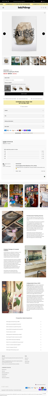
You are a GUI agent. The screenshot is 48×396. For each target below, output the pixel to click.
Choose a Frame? (8, 82)
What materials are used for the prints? (13, 326)
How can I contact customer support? (13, 344)
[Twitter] (8, 1)
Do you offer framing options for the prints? (14, 329)
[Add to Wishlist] (44, 13)
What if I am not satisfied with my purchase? (14, 342)
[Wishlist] (41, 7)
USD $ (43, 1)
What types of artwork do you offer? (13, 321)
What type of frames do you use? (12, 349)
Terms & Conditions (5, 377)
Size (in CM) (7, 77)
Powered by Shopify (17, 390)
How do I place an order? (11, 331)
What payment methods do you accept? (14, 334)
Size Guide (7, 126)
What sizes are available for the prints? (13, 324)
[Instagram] (4, 1)
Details (6, 110)
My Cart (3, 371)
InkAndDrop (10, 390)
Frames (26, 359)
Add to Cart (24, 93)
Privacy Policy (4, 374)
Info (5, 115)
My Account (4, 369)
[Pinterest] (5, 1)
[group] (9, 142)
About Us (26, 358)
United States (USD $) (41, 384)
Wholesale (27, 362)
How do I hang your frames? (11, 347)
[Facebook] (2, 1)
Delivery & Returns (5, 372)
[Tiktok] (6, 1)
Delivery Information (9, 121)
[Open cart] (45, 7)
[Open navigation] (7, 7)
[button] (24, 70)
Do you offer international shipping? (13, 339)
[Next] (33, 1)
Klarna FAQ (27, 361)
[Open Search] (43, 7)
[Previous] (14, 1)
